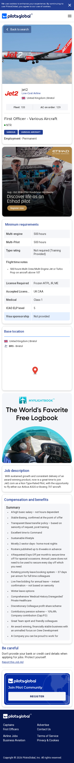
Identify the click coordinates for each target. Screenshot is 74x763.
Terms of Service (47, 736)
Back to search (19, 29)
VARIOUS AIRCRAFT (30, 132)
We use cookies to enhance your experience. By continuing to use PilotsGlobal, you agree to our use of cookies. (32, 5)
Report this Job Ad (12, 662)
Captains (8, 724)
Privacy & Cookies (48, 740)
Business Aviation (14, 740)
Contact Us (44, 729)
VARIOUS (11, 132)
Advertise (43, 724)
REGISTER (37, 696)
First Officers (11, 729)
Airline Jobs (10, 736)
